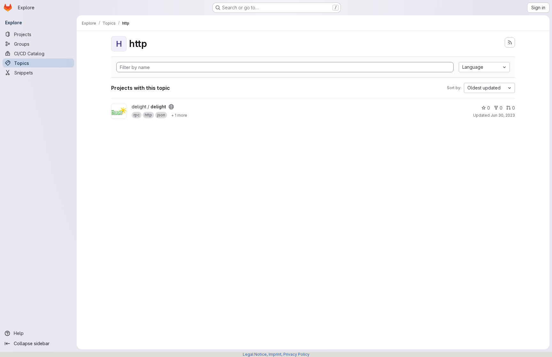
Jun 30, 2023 (503, 115)
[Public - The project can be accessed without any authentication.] (171, 106)
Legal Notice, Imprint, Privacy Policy (276, 354)
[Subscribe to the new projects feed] (510, 42)
